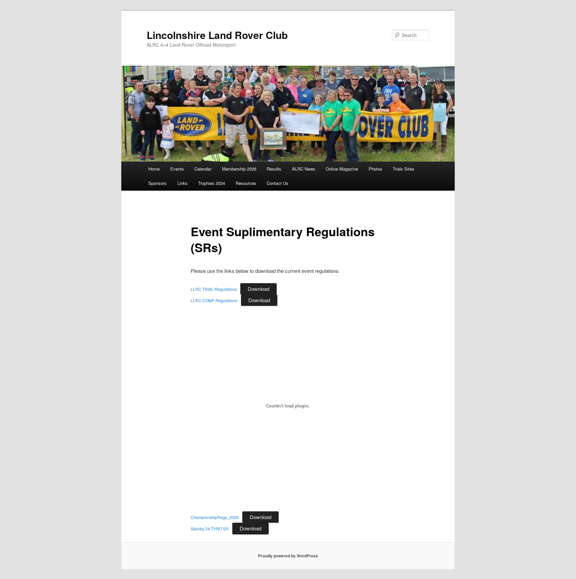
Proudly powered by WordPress (288, 556)
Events (177, 169)
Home (154, 169)
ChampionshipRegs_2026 (215, 517)
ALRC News (303, 169)
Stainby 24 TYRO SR (210, 528)
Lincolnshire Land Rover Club (217, 35)
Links (182, 183)
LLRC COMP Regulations (214, 300)
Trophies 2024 (211, 183)
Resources (246, 183)
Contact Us (277, 183)
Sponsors (157, 183)
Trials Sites (403, 169)
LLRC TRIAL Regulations (214, 289)
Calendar (202, 169)
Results (274, 169)
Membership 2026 (239, 169)
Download (258, 288)
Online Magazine (342, 169)
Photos (375, 169)
